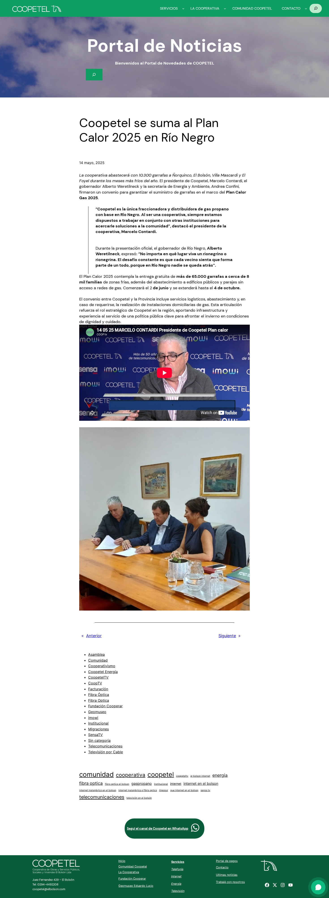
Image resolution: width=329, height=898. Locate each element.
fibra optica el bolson (117, 784)
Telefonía (177, 869)
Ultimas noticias (226, 874)
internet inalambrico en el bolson (97, 790)
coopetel (160, 774)
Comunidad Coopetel (132, 866)
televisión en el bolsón (139, 798)
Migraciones (98, 729)
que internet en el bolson (184, 790)
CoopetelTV (98, 677)
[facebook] (267, 885)
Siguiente (227, 635)
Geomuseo (97, 712)
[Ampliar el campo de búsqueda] (316, 8)
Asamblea (96, 654)
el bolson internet (200, 776)
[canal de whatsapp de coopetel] (195, 827)
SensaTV (95, 734)
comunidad (96, 774)
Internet (176, 876)
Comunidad (98, 660)
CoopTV (95, 683)
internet (175, 784)
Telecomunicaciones (105, 746)
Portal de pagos (227, 861)
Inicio (121, 861)
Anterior (94, 635)
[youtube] (290, 885)
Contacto (222, 867)
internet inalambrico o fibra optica (137, 790)
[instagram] (282, 885)
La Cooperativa (128, 872)
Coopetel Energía (103, 671)
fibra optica (91, 783)
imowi (93, 717)
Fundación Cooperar (105, 706)
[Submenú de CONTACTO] (306, 8)
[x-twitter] (274, 885)
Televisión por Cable (105, 752)
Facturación (98, 689)
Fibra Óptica (98, 694)
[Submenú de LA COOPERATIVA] (225, 8)
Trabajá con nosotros (230, 882)
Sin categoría (99, 740)
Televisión (177, 891)
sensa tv (205, 790)
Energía (176, 883)
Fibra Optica (98, 700)
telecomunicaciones (101, 797)
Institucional (98, 723)
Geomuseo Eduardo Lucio (135, 885)
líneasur (163, 790)
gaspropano (141, 783)
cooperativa (130, 775)
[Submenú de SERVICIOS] (183, 8)
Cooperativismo (101, 666)
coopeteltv (182, 776)
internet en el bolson (201, 783)
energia (220, 775)
